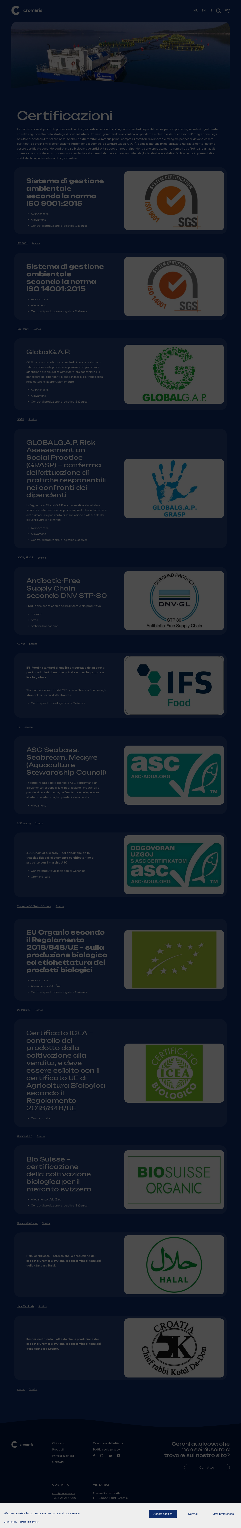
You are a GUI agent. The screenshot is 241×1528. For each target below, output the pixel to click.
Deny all (193, 1513)
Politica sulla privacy (29, 1521)
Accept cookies (162, 1513)
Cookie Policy (10, 1521)
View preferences (223, 1513)
